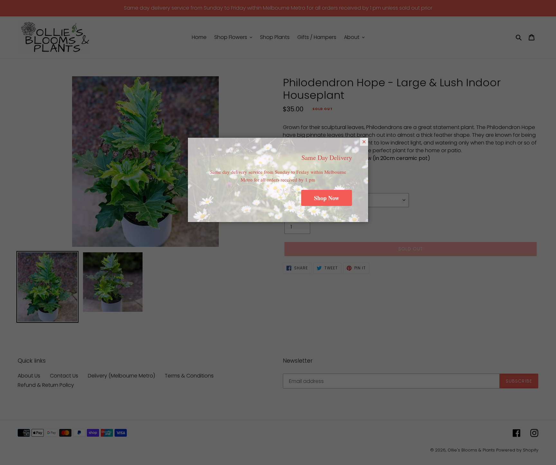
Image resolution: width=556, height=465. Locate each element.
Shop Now (326, 198)
